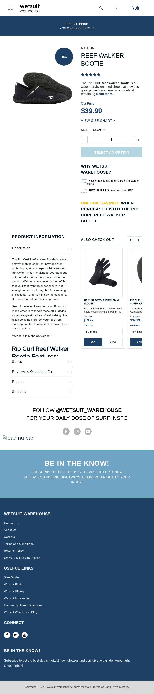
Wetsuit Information (17, 598)
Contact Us (11, 523)
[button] (90, 75)
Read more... (105, 94)
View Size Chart (96, 120)
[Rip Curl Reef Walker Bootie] (42, 88)
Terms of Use (101, 686)
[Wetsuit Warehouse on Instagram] (16, 635)
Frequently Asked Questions (23, 605)
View (113, 342)
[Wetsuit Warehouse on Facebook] (7, 635)
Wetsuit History (14, 591)
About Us (10, 529)
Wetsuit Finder (14, 584)
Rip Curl (88, 48)
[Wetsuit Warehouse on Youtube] (25, 635)
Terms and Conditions (19, 543)
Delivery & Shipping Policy (22, 557)
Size (84, 129)
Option (88, 325)
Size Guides (12, 577)
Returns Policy (14, 550)
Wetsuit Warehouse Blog (20, 612)
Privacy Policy (120, 686)
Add (93, 342)
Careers (9, 536)
